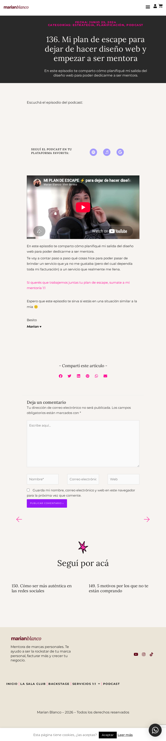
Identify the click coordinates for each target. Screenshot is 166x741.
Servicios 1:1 (84, 683)
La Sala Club (33, 683)
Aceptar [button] (108, 735)
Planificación (110, 25)
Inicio (12, 683)
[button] (147, 6)
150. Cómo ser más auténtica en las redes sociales (42, 588)
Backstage (59, 683)
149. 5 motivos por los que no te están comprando (118, 588)
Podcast (134, 25)
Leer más (125, 735)
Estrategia (83, 25)
